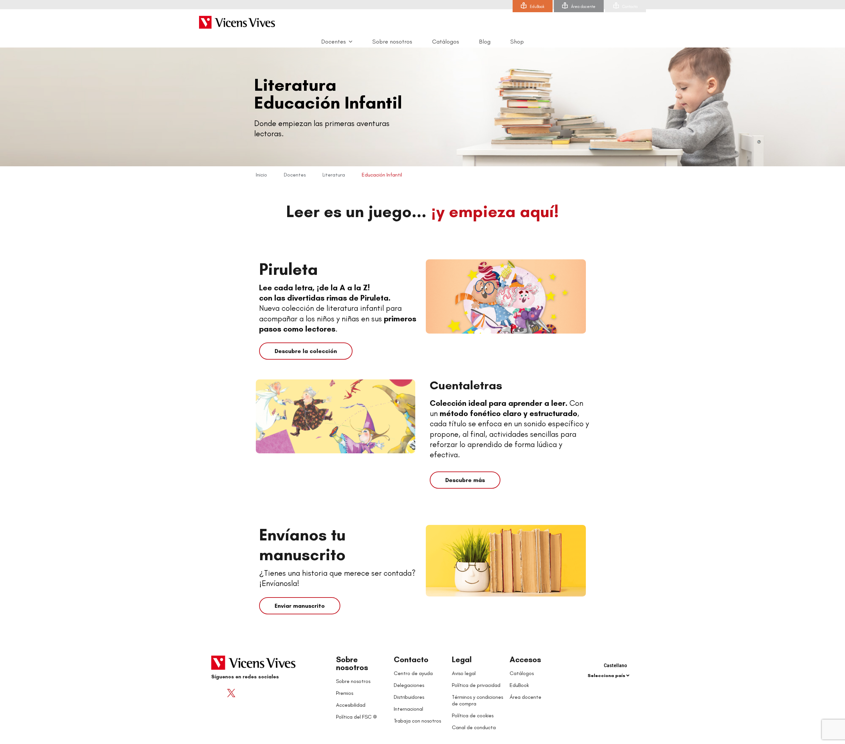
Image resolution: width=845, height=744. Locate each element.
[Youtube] (244, 692)
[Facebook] (217, 692)
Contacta (630, 6)
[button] (306, 351)
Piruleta (288, 269)
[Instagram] (257, 692)
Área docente (583, 6)
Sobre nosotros (352, 663)
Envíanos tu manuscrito (302, 545)
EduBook (537, 6)
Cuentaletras (466, 385)
